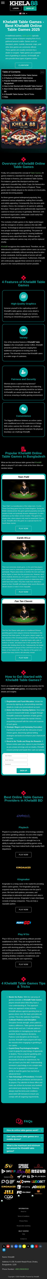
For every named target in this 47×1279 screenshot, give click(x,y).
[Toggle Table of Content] (41, 72)
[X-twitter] (4, 1246)
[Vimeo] (32, 1246)
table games (27, 36)
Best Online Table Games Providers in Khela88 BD (23, 90)
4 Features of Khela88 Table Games (18, 78)
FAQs (6, 97)
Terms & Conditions (23, 1216)
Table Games (36, 173)
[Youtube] (8, 1246)
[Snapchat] (24, 1246)
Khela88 (4, 247)
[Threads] (28, 1246)
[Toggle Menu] (3, 3)
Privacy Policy (23, 1221)
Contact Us (23, 1239)
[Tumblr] (12, 1246)
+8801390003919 (22, 1269)
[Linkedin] (4, 1250)
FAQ (23, 1234)
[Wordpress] (20, 1246)
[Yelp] (36, 1246)
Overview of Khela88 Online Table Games (20, 75)
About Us (23, 1211)
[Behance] (16, 1246)
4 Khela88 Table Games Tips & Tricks (19, 94)
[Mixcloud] (40, 1246)
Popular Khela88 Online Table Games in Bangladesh (20, 82)
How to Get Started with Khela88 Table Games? (23, 86)
